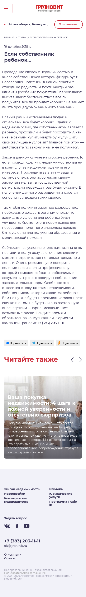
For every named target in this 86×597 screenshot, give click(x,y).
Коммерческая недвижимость (16, 500)
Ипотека (56, 489)
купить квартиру (42, 137)
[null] (16, 343)
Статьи (22, 37)
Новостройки (14, 493)
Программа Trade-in (63, 503)
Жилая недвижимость (21, 489)
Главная (9, 37)
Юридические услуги (60, 495)
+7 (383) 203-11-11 (22, 540)
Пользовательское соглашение (25, 572)
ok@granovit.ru (15, 546)
